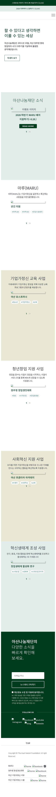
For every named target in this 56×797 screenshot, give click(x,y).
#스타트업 (23, 395)
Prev (5, 127)
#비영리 (15, 483)
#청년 (14, 395)
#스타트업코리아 (37, 571)
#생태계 (25, 571)
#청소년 (15, 302)
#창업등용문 (34, 395)
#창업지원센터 (37, 211)
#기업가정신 (25, 302)
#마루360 (25, 211)
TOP (28, 743)
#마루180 (15, 211)
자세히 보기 (12, 58)
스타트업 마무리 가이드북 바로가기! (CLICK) (28, 3)
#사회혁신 (24, 483)
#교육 (35, 302)
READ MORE (28, 126)
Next (50, 127)
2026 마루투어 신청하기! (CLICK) (28, 8)
